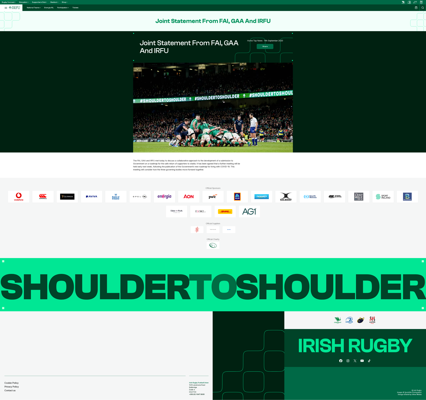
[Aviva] (91, 197)
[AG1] (249, 211)
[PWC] (213, 197)
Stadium (53, 2)
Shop (64, 2)
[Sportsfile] (229, 229)
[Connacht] (403, 2)
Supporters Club (39, 2)
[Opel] (140, 197)
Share (265, 46)
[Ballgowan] (407, 197)
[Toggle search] (422, 7)
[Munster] (415, 2)
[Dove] (359, 197)
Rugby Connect (8, 2)
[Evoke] (201, 211)
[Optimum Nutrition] (334, 197)
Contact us (10, 390)
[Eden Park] (176, 211)
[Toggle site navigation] (4, 7)
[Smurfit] (310, 197)
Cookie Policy (11, 383)
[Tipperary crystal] (213, 229)
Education (23, 2)
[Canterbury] (43, 197)
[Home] (14, 7)
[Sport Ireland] (383, 197)
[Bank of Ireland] (116, 197)
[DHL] (225, 211)
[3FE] (197, 229)
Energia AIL (49, 8)
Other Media (417, 394)
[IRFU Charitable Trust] (213, 245)
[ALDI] (237, 197)
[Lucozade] (261, 197)
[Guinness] (67, 197)
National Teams (33, 8)
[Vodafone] (19, 197)
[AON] (189, 197)
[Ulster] (421, 2)
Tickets (75, 8)
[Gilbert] (286, 197)
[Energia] (164, 197)
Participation (62, 8)
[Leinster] (409, 2)
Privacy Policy (11, 386)
